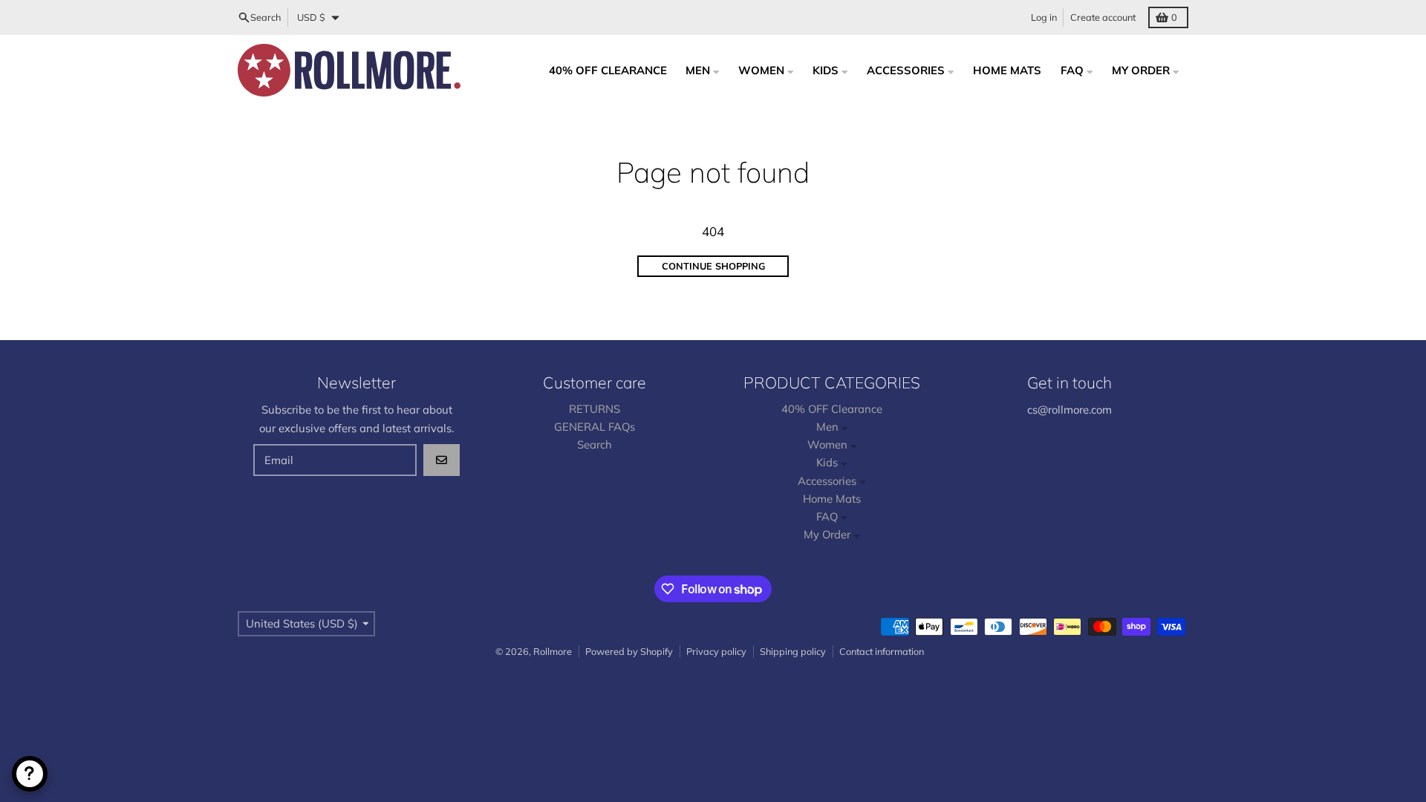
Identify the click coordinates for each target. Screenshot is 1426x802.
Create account (1103, 17)
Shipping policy (793, 651)
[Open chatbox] (30, 774)
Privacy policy (716, 651)
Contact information (881, 651)
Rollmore (552, 651)
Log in (1044, 17)
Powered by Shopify (629, 651)
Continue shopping (713, 266)
